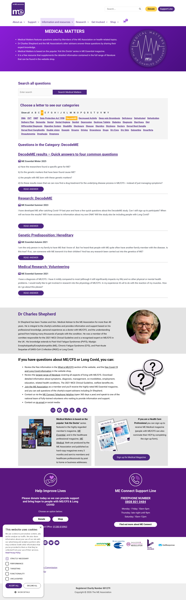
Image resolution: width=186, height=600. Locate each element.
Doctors (121, 126)
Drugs (106, 130)
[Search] (140, 9)
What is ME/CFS (66, 367)
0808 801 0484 (135, 501)
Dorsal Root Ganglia (136, 126)
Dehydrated (139, 118)
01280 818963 (60, 526)
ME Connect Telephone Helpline (58, 394)
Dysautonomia (28, 134)
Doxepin (65, 130)
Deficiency (127, 118)
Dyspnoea (54, 134)
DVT (30, 118)
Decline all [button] (32, 585)
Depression (86, 122)
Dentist (75, 122)
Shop (60, 519)
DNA (23, 118)
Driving (84, 130)
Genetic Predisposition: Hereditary (45, 235)
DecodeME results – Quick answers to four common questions (68, 154)
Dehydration (153, 118)
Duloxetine (136, 130)
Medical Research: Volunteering (43, 267)
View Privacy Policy (13, 553)
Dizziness (110, 126)
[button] (23, 22)
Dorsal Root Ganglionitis (33, 130)
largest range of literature (48, 375)
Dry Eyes (114, 130)
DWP (35, 118)
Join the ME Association (36, 386)
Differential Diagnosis (31, 126)
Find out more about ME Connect (136, 524)
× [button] (40, 527)
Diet (148, 122)
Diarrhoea (139, 122)
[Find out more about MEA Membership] (19, 161)
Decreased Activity (88, 118)
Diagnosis (127, 122)
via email (40, 402)
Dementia (40, 122)
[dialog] (23, 561)
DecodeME (71, 118)
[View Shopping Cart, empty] (124, 22)
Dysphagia (42, 134)
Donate (151, 9)
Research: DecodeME (35, 198)
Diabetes (116, 122)
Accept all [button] (14, 585)
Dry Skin (125, 130)
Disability (67, 126)
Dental (50, 122)
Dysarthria (148, 130)
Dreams (75, 130)
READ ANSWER (31, 189)
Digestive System (52, 126)
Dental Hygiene (62, 122)
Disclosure (79, 126)
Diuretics (100, 126)
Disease (90, 126)
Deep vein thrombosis (109, 118)
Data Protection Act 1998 (52, 118)
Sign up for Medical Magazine (131, 457)
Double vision (53, 130)
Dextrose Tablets (102, 122)
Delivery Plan (27, 122)
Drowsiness (95, 130)
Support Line (166, 9)
